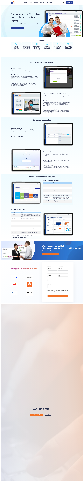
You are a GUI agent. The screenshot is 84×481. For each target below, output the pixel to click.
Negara (59, 275)
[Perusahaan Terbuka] (51, 2)
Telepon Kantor (60, 268)
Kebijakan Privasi (59, 291)
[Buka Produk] (27, 2)
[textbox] (58, 280)
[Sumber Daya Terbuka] (44, 2)
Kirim (58, 295)
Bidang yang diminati (50, 278)
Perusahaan (49, 275)
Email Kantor (49, 268)
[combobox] (58, 280)
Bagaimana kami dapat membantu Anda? (53, 283)
